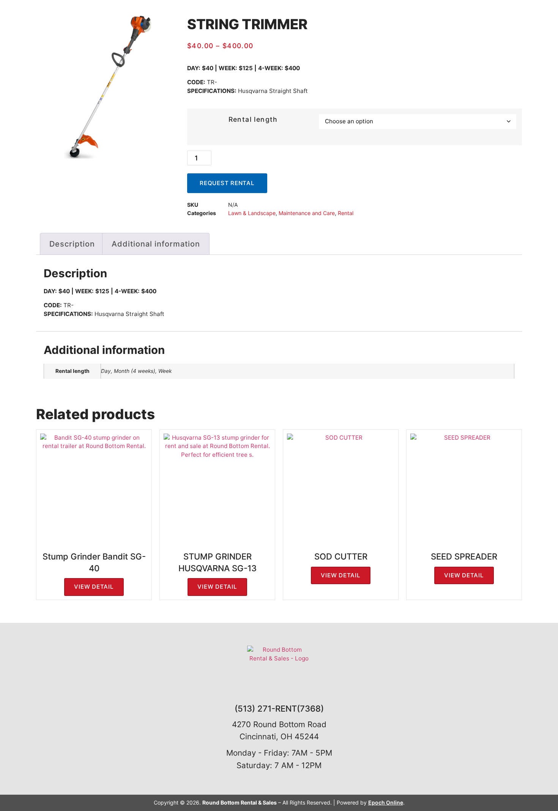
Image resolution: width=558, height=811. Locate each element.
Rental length (253, 119)
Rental (345, 213)
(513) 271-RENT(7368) (279, 709)
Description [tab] (72, 243)
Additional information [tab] (156, 243)
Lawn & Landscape (252, 213)
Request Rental (227, 183)
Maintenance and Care (307, 213)
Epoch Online (385, 802)
